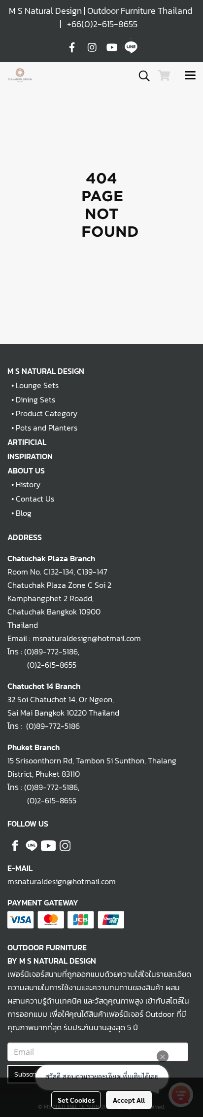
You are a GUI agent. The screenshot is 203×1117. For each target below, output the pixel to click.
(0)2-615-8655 (41, 665)
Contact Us (35, 498)
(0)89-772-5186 (51, 651)
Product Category (46, 413)
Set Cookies (76, 1099)
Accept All (129, 1099)
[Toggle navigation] (190, 76)
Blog (24, 513)
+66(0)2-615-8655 (102, 24)
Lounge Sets (37, 385)
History (28, 484)
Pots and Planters (46, 427)
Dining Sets (35, 399)
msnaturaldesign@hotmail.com (61, 881)
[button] (141, 76)
